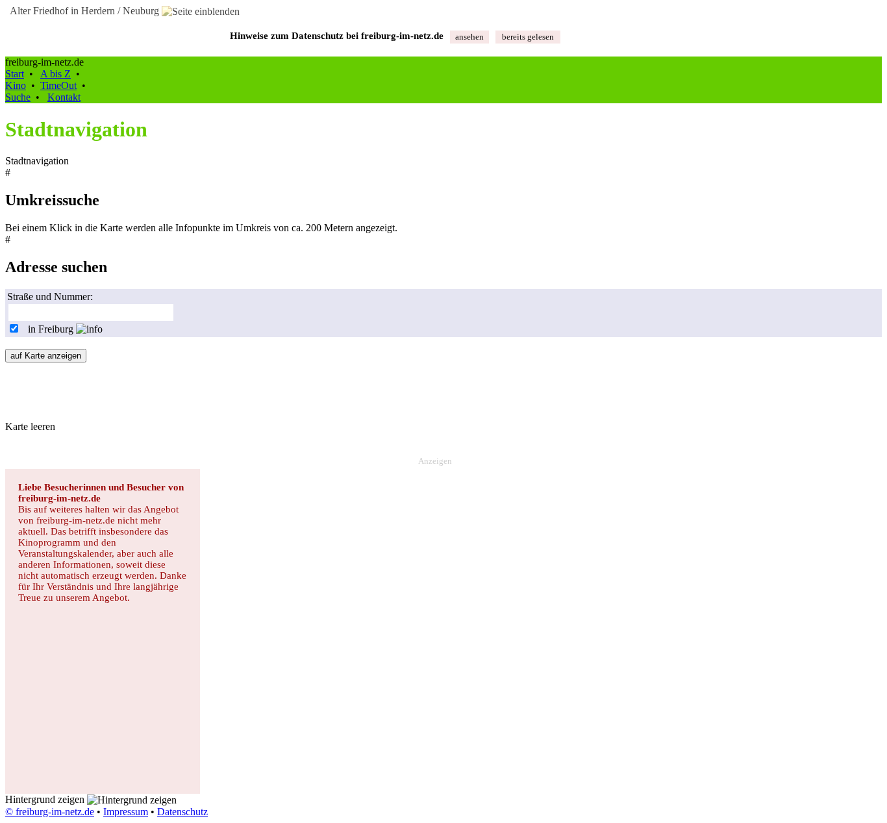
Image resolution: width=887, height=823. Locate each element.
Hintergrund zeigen (46, 799)
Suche (18, 97)
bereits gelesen (528, 37)
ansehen (469, 37)
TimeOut (58, 85)
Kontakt (64, 97)
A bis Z (55, 73)
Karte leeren (30, 426)
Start (14, 73)
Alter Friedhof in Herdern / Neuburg (83, 10)
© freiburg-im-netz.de (49, 811)
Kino (15, 85)
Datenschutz (182, 811)
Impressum (125, 811)
